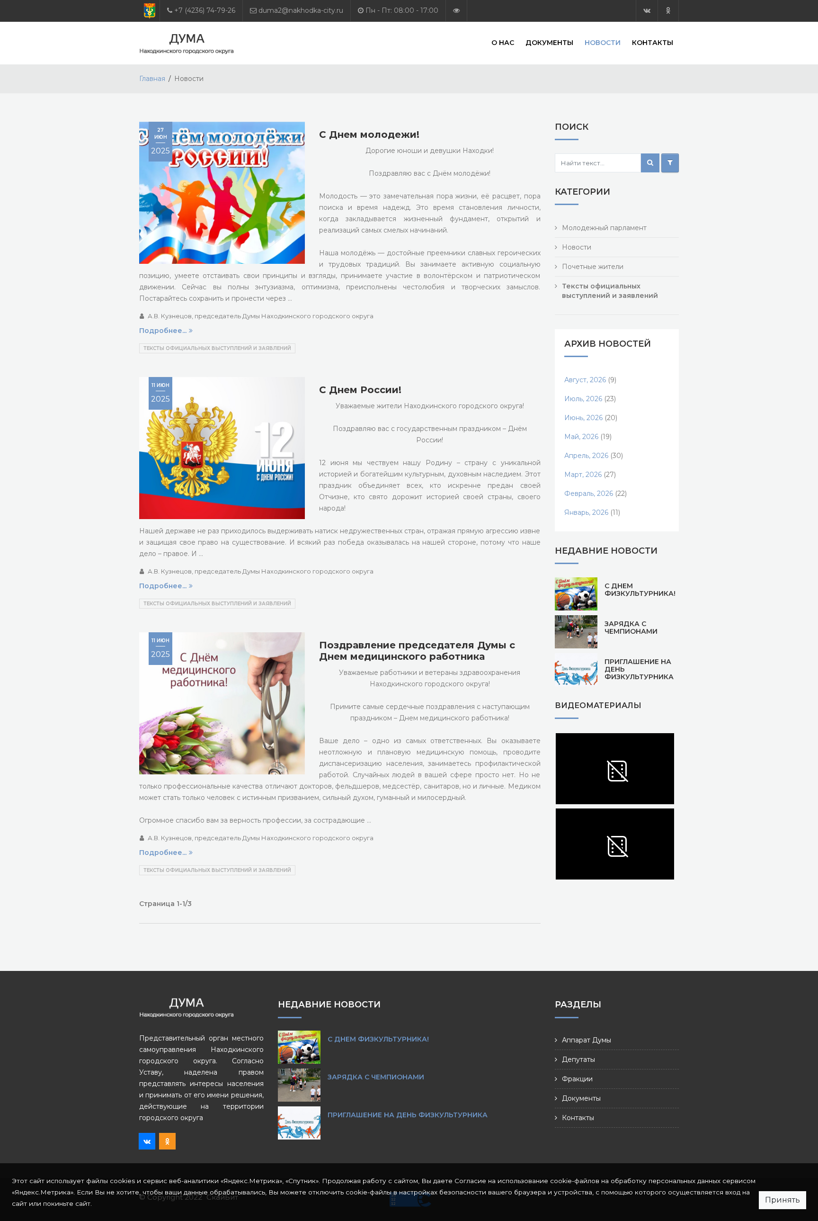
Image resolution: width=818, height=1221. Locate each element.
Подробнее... (163, 330)
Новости (603, 42)
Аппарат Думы (586, 1040)
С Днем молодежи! (369, 134)
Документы (549, 42)
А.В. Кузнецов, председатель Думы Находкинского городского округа (260, 316)
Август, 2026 (585, 380)
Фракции (577, 1079)
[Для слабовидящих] (456, 10)
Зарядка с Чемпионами (631, 627)
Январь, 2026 (586, 512)
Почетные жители (592, 266)
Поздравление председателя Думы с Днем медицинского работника (417, 650)
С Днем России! (360, 389)
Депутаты (578, 1059)
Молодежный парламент (604, 228)
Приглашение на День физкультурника (408, 1115)
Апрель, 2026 (586, 455)
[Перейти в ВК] (647, 10)
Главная (152, 78)
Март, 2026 (583, 474)
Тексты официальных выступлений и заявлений (217, 348)
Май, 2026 (581, 436)
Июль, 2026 (583, 399)
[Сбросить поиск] (670, 162)
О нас (502, 42)
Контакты (652, 42)
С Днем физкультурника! (640, 590)
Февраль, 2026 (588, 493)
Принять (782, 1199)
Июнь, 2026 (583, 417)
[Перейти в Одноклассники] (668, 10)
